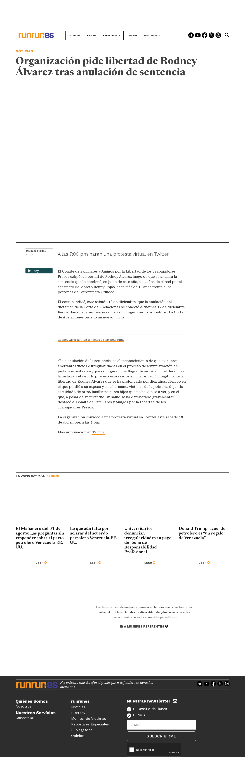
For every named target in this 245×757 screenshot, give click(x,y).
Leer (39, 562)
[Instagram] (218, 35)
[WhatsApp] (35, 262)
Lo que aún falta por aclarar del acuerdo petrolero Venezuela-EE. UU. (93, 536)
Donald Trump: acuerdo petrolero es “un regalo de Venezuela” (202, 533)
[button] (226, 35)
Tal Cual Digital (35, 251)
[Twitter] (211, 35)
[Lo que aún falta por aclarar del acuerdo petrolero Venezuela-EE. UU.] (95, 505)
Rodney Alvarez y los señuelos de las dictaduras (91, 339)
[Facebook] (204, 35)
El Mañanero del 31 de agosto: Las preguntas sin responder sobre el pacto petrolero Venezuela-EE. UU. (40, 538)
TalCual (98, 432)
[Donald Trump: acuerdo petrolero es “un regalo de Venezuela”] (204, 505)
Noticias (24, 51)
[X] (47, 262)
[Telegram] (191, 35)
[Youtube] (197, 35)
